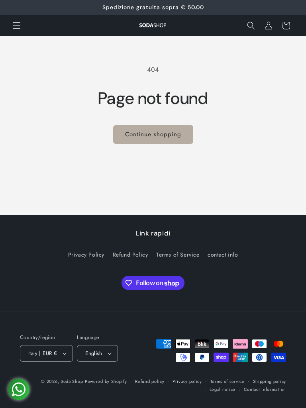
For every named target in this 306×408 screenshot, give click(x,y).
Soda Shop (72, 381)
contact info (223, 255)
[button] (17, 25)
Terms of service (227, 381)
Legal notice (222, 389)
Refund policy (149, 381)
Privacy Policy (86, 255)
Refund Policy (130, 255)
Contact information (265, 389)
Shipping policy (269, 381)
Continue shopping (153, 134)
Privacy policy (187, 381)
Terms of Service (178, 255)
